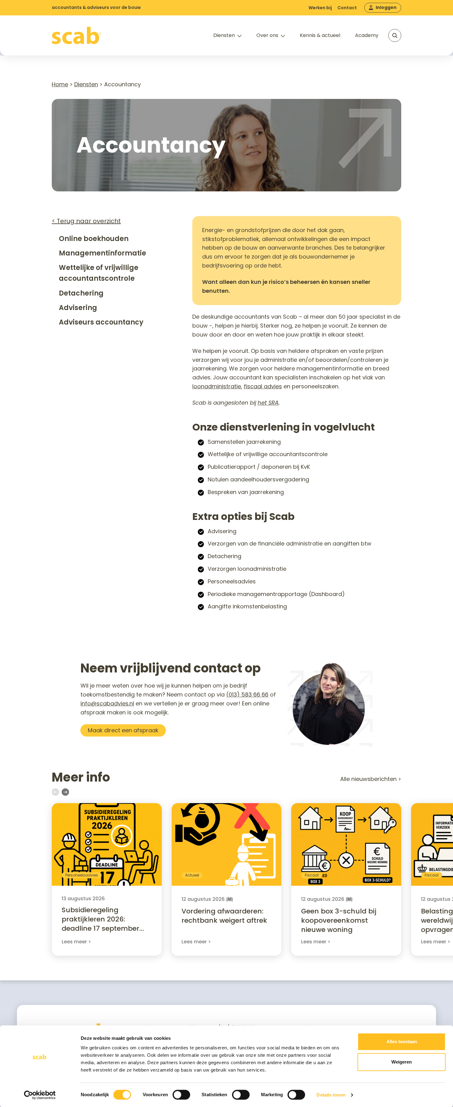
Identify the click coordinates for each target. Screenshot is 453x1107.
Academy (366, 35)
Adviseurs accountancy (101, 322)
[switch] (181, 1095)
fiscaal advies (263, 386)
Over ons (267, 35)
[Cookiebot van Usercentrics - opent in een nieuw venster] (40, 1095)
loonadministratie (216, 386)
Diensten (224, 35)
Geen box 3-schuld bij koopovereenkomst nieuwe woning (338, 920)
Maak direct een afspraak (123, 730)
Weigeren (401, 1061)
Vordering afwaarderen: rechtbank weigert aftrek (224, 915)
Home (60, 84)
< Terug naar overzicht (86, 221)
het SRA (268, 402)
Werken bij (320, 8)
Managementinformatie (102, 253)
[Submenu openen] (239, 36)
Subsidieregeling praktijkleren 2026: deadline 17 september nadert (100, 924)
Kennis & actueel (320, 35)
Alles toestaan (401, 1041)
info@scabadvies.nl (107, 703)
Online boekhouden (94, 238)
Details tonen (330, 1094)
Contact (347, 8)
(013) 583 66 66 (247, 694)
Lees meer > (76, 941)
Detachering (81, 293)
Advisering (78, 307)
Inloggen (386, 7)
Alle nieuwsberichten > (370, 779)
